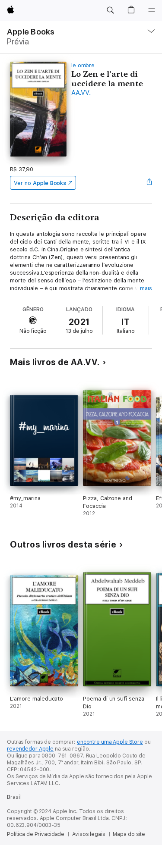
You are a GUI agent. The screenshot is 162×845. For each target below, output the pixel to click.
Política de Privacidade (35, 834)
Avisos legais (88, 834)
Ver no (40, 183)
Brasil (14, 797)
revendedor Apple (30, 749)
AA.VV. (81, 93)
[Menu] (151, 10)
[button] (110, 10)
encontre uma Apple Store (110, 742)
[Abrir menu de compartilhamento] (149, 183)
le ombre (83, 65)
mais (146, 288)
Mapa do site (129, 834)
